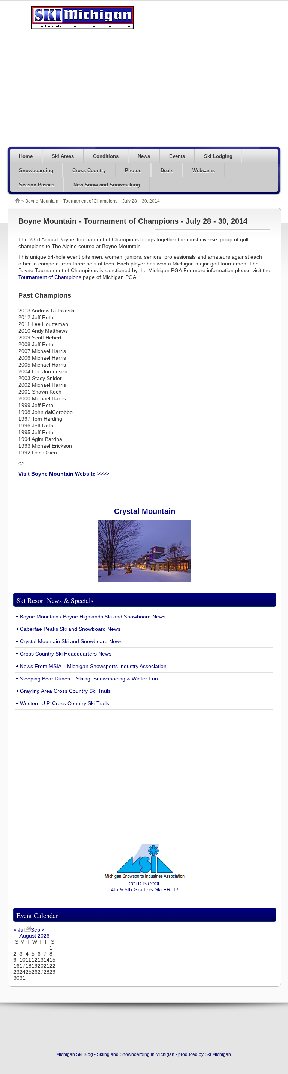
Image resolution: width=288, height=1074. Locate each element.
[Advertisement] (172, 91)
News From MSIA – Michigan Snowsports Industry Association (93, 666)
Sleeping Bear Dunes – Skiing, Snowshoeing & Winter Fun (89, 679)
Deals (166, 170)
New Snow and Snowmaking (107, 185)
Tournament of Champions (49, 277)
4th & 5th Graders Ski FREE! (144, 886)
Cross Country (89, 170)
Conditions (105, 156)
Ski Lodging (218, 156)
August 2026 (35, 936)
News (144, 156)
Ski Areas (63, 156)
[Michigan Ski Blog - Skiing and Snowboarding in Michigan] (17, 201)
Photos (133, 170)
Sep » (38, 930)
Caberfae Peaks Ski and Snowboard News (70, 629)
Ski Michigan (218, 1054)
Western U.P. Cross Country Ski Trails (64, 703)
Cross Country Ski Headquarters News (65, 654)
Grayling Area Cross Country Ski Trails (65, 691)
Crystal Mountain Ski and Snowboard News (71, 641)
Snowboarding (36, 170)
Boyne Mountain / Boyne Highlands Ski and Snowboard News (92, 616)
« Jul (19, 930)
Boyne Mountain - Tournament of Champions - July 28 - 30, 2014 (133, 221)
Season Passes (36, 185)
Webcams (203, 170)
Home (26, 156)
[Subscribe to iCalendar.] (28, 930)
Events (177, 156)
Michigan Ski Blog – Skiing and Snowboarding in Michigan (83, 18)
